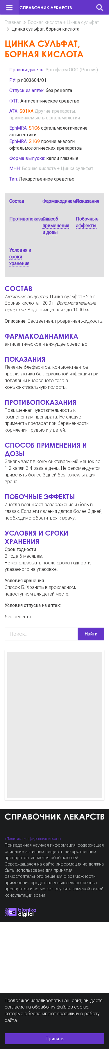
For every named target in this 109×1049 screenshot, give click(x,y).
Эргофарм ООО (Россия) (71, 70)
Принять (54, 1038)
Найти (91, 634)
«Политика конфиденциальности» (33, 838)
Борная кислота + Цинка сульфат (63, 22)
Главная (13, 22)
